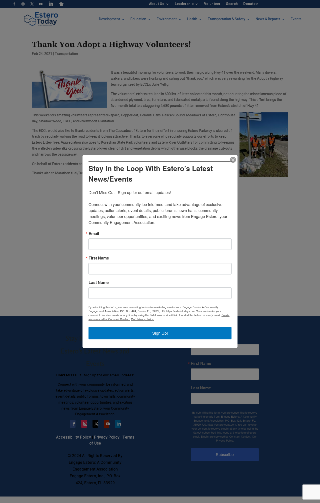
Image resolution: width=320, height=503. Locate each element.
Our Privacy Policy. (142, 319)
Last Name (98, 282)
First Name (98, 258)
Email (93, 233)
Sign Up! (160, 333)
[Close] (233, 160)
